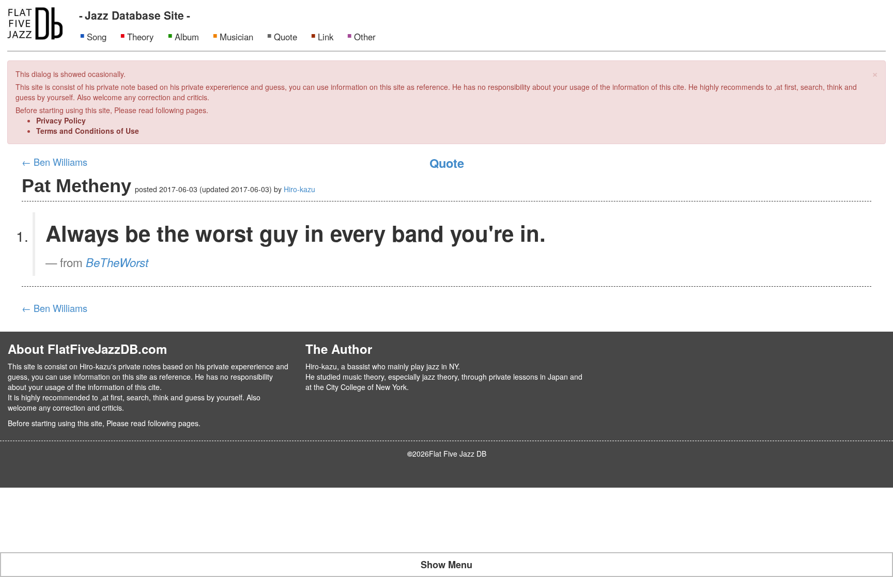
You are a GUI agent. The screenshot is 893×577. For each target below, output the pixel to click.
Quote (285, 36)
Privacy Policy (61, 120)
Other (365, 36)
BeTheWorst (117, 262)
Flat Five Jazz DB (457, 453)
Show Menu (446, 564)
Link (325, 36)
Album (187, 36)
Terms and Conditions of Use (87, 131)
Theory (140, 36)
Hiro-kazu (299, 189)
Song (96, 36)
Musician (236, 36)
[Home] (35, 22)
